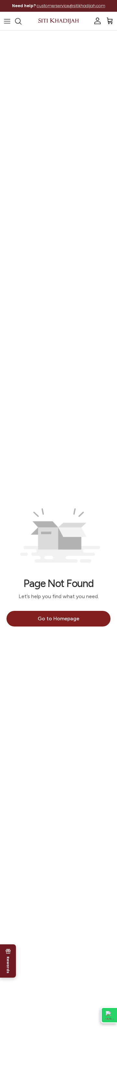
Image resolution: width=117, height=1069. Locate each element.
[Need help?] (109, 1015)
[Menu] (7, 21)
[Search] (21, 21)
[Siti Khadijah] (58, 21)
